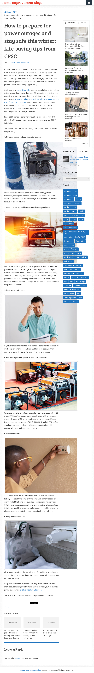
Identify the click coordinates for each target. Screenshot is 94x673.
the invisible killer (23, 90)
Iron (71, 281)
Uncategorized (70, 297)
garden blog (69, 257)
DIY (14, 12)
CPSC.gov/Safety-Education (31, 590)
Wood (75, 301)
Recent (84, 23)
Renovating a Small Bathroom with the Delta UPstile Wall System (75, 46)
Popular (71, 23)
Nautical (77, 285)
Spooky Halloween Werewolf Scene (72, 93)
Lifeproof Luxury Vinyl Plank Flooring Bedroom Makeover (76, 116)
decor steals (69, 245)
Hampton (68, 269)
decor (81, 219)
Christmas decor (76, 215)
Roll (84, 285)
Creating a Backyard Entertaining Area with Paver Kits (74, 70)
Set (78, 293)
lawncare (67, 285)
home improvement (80, 277)
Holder (77, 269)
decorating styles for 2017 (74, 237)
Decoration (68, 241)
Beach (78, 199)
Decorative (80, 241)
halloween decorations (73, 265)
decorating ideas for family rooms (74, 232)
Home (8, 12)
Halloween (68, 261)
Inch (65, 281)
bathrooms (68, 199)
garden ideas (81, 257)
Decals (73, 219)
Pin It (7, 607)
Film (79, 253)
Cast (66, 215)
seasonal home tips (72, 289)
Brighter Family (70, 207)
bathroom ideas (70, 195)
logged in (18, 658)
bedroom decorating (72, 203)
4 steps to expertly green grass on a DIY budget (50, 633)
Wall (80, 297)
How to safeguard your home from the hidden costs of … (79, 160)
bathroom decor (70, 191)
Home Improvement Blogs (22, 2)
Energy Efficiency (70, 249)
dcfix (66, 219)
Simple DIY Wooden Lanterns (73, 139)
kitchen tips (80, 281)
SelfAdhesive (69, 293)
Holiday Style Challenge (73, 273)
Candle (81, 211)
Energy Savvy (69, 253)
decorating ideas (70, 227)
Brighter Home (70, 211)
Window (67, 301)
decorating (68, 223)
